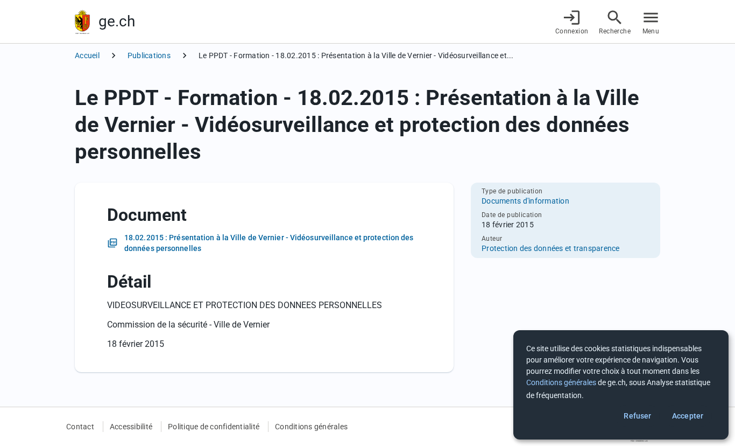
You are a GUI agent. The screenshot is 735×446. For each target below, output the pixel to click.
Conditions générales (311, 426)
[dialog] (621, 385)
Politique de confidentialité (213, 426)
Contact (80, 426)
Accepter (687, 416)
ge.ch (116, 21)
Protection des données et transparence (551, 248)
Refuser (637, 416)
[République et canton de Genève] (82, 22)
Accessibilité (131, 426)
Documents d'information (525, 201)
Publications (149, 55)
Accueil (87, 55)
